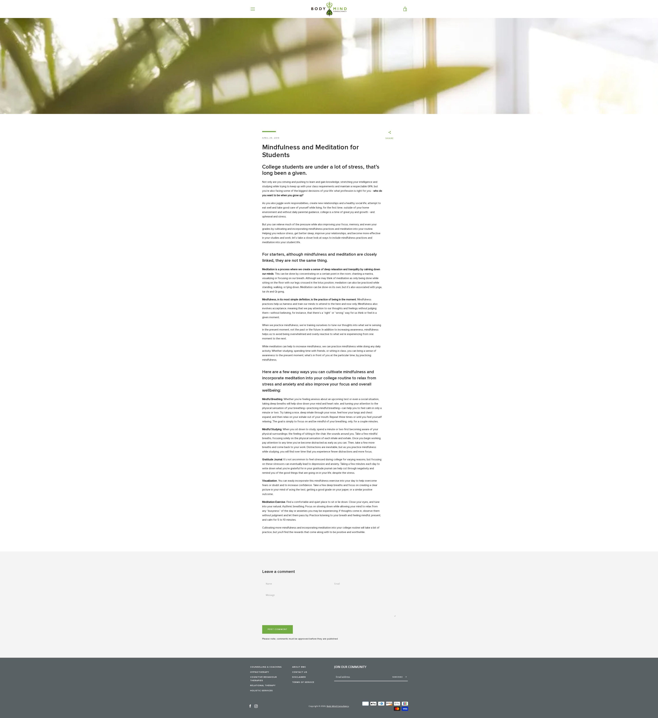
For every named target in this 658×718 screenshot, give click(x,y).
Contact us (299, 672)
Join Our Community (350, 667)
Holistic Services (261, 690)
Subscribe (397, 677)
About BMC (299, 667)
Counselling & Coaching (266, 667)
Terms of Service (303, 682)
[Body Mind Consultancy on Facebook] (250, 706)
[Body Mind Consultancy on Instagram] (256, 706)
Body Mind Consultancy (338, 706)
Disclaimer (299, 677)
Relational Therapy (263, 685)
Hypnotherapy (259, 672)
